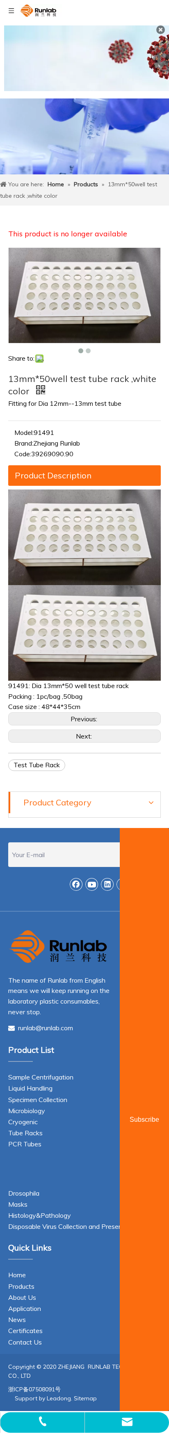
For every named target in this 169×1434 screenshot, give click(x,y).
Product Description (53, 475)
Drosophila (23, 1193)
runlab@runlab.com (40, 1028)
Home (17, 1275)
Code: (22, 454)
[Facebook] (76, 884)
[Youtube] (91, 884)
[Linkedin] (107, 884)
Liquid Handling (30, 1088)
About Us (22, 1297)
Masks (17, 1204)
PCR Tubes (24, 1144)
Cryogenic (23, 1122)
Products (21, 1286)
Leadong (59, 1398)
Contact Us (25, 1342)
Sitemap (85, 1398)
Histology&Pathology (39, 1215)
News (17, 1319)
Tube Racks (25, 1133)
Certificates (25, 1331)
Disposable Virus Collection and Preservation (73, 1226)
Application (24, 1308)
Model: (24, 432)
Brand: (23, 443)
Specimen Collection (37, 1100)
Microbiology (26, 1111)
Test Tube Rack (37, 765)
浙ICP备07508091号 (34, 1389)
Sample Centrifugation (40, 1077)
